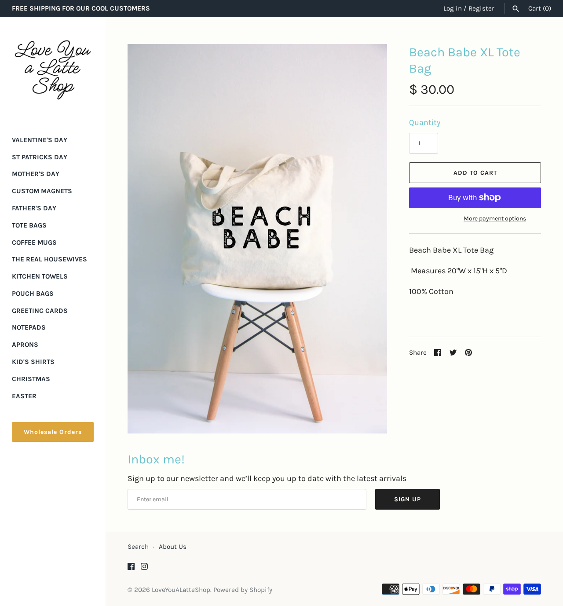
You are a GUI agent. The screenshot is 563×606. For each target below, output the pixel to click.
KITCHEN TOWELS (40, 276)
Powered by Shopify (242, 590)
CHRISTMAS (31, 379)
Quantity (424, 122)
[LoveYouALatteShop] (53, 70)
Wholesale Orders (53, 432)
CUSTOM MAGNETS (42, 191)
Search (138, 547)
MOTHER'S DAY (35, 174)
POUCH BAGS (33, 293)
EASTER (24, 396)
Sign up (407, 499)
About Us (172, 547)
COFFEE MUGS (34, 242)
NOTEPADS (29, 327)
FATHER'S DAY (34, 208)
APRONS (25, 345)
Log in (452, 8)
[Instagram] (144, 569)
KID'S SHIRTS (33, 362)
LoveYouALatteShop (181, 590)
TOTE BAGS (29, 225)
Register (481, 8)
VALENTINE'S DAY (39, 140)
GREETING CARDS (40, 311)
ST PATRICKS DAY (39, 157)
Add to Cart (475, 172)
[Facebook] (131, 569)
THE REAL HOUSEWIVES (49, 259)
